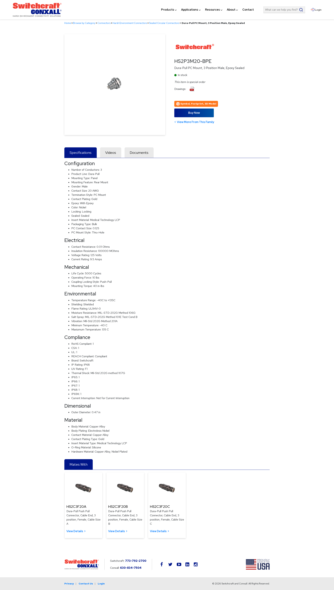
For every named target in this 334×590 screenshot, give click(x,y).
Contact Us (86, 583)
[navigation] (207, 10)
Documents (139, 152)
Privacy (69, 583)
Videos (110, 152)
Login (101, 583)
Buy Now (194, 113)
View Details (74, 531)
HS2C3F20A (76, 506)
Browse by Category (84, 23)
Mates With (79, 464)
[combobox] (284, 9)
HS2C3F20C (160, 506)
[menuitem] (168, 10)
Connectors (103, 23)
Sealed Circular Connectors (164, 23)
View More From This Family (195, 122)
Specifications (81, 152)
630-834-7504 (130, 568)
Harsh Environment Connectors (130, 23)
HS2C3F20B (118, 506)
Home (67, 23)
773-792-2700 (135, 561)
